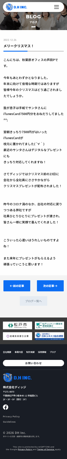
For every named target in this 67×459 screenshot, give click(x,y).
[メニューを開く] (56, 7)
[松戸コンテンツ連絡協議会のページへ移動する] (49, 328)
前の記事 (18, 286)
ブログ (53, 352)
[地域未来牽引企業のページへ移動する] (17, 339)
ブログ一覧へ (33, 301)
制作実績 (30, 352)
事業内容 (19, 352)
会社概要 (7, 352)
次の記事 (48, 286)
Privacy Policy (11, 416)
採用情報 (42, 352)
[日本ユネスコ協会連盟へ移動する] (49, 339)
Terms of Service (46, 449)
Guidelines (9, 421)
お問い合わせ (33, 363)
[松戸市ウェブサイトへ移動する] (17, 328)
